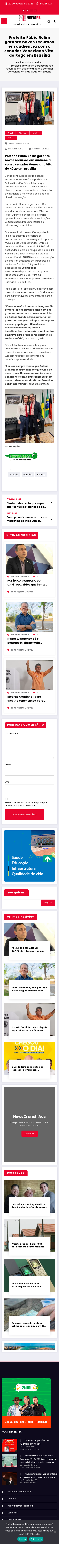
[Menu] (4, 21)
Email (7, 782)
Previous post (14, 499)
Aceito (22, 1539)
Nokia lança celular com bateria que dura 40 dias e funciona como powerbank (26, 1285)
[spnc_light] (55, 22)
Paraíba (35, 133)
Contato (12, 1498)
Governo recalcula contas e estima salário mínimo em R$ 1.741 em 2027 (27, 1325)
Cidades (22, 133)
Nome (8, 764)
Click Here (29, 1133)
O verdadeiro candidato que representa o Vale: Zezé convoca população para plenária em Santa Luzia (27, 1068)
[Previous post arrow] (51, 503)
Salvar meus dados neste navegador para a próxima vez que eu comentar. (27, 804)
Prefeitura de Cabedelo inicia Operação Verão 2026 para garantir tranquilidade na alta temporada (38, 1459)
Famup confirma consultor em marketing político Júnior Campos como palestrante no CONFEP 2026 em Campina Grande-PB (27, 519)
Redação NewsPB (15, 149)
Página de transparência (20, 1505)
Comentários (11, 733)
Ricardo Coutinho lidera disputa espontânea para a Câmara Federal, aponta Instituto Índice (26, 699)
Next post (12, 513)
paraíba (18, 143)
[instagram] (31, 10)
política (25, 143)
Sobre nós (13, 1512)
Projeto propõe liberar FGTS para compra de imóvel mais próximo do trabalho (27, 1245)
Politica (11, 137)
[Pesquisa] (49, 21)
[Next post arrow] (51, 519)
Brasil (10, 133)
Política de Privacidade (19, 1491)
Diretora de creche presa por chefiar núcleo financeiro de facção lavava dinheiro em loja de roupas (29, 505)
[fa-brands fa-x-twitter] (27, 10)
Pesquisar (16, 892)
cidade (11, 143)
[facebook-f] (23, 10)
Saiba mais (36, 1539)
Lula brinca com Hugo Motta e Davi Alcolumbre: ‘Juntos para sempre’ (28, 1206)
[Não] (55, 1532)
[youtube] (35, 10)
